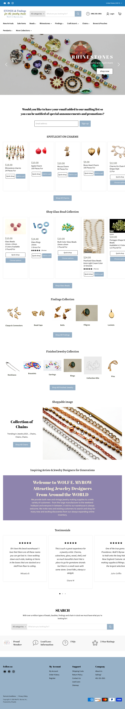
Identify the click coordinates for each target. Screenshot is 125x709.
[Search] (78, 14)
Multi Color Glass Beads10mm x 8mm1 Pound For (67, 244)
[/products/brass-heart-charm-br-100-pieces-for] (93, 151)
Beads (32, 23)
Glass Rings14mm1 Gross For (36, 245)
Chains (85, 23)
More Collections (23, 30)
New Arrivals (8, 23)
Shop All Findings (62, 335)
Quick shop (10, 176)
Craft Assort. (72, 23)
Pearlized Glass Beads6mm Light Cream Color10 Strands (93, 263)
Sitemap (75, 685)
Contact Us (76, 678)
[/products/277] (93, 236)
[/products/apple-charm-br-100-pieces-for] (41, 151)
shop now (94, 71)
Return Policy (77, 674)
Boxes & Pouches (100, 23)
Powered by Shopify (9, 702)
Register (52, 678)
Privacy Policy (23, 696)
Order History (54, 674)
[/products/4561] (15, 226)
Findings (58, 23)
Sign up (85, 123)
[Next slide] (118, 64)
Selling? (98, 674)
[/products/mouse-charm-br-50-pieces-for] (67, 151)
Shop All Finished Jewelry (62, 387)
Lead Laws (76, 682)
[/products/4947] (67, 227)
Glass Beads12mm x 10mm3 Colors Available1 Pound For (12, 245)
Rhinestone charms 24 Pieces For (13, 169)
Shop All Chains (21, 444)
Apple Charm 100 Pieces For (37, 167)
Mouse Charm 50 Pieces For (63, 167)
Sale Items (21, 23)
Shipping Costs (78, 671)
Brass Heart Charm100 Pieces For (91, 166)
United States (113, 3)
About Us (98, 671)
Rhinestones (45, 23)
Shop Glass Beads (62, 285)
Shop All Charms (62, 198)
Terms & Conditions (9, 696)
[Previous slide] (6, 64)
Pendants (7, 30)
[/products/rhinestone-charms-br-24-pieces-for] (15, 152)
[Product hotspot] (78, 423)
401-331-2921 (100, 678)
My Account (53, 671)
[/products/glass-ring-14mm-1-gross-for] (41, 227)
